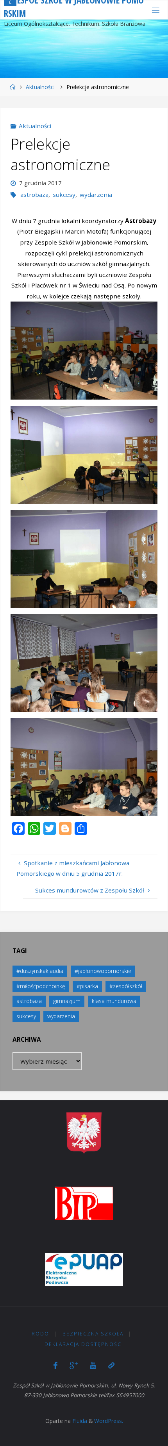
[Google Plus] (73, 1365)
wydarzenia (96, 194)
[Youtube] (93, 1365)
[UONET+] (111, 1365)
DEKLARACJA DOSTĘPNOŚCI (84, 1344)
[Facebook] (55, 1365)
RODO (40, 1333)
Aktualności (40, 87)
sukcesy (64, 194)
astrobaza (34, 194)
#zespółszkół (125, 986)
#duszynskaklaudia (39, 971)
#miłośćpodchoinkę (40, 986)
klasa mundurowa (114, 1001)
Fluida (79, 1421)
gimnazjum (66, 1001)
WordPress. (108, 1421)
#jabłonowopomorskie (103, 971)
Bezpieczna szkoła (93, 1333)
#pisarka (87, 986)
